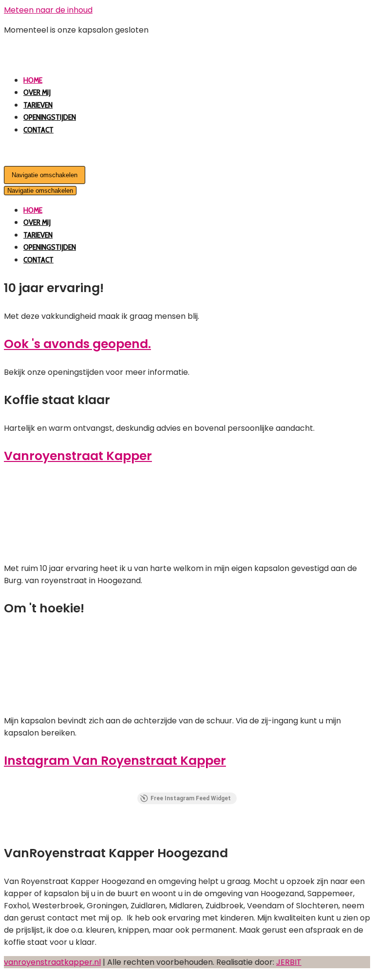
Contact (38, 129)
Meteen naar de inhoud (48, 10)
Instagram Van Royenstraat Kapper (115, 760)
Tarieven (38, 105)
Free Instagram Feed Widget (190, 798)
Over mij (37, 92)
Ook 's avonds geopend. (77, 343)
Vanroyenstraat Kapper (78, 455)
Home (32, 80)
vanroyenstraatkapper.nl (52, 962)
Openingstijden (49, 117)
